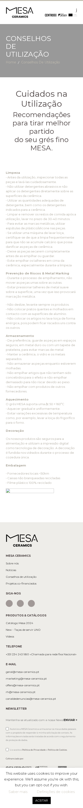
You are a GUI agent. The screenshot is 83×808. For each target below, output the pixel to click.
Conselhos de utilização (21, 576)
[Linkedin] (31, 603)
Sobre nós (12, 563)
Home (11, 62)
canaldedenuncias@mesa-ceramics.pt (31, 698)
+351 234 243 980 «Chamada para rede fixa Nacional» (41, 654)
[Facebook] (20, 603)
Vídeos (10, 636)
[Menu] (76, 9)
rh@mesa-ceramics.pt (21, 692)
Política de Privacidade (34, 750)
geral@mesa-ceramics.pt (22, 672)
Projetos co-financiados (21, 583)
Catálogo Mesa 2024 (19, 623)
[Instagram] (9, 603)
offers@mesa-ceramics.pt (23, 685)
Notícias (11, 570)
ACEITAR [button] (41, 800)
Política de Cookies (57, 750)
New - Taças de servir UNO (23, 629)
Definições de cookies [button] (56, 791)
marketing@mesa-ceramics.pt (26, 678)
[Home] (19, 12)
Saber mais (18, 791)
